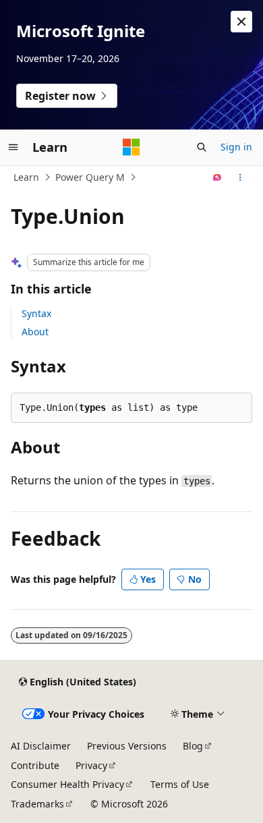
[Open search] (201, 147)
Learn (26, 177)
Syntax (36, 313)
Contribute (35, 765)
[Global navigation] (13, 147)
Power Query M (90, 177)
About (35, 331)
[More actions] (240, 177)
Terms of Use (179, 784)
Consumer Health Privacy (67, 784)
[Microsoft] (131, 147)
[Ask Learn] (217, 177)
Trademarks (37, 803)
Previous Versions (127, 745)
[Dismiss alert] (241, 21)
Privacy (91, 765)
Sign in (236, 146)
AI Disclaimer (41, 745)
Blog (193, 745)
